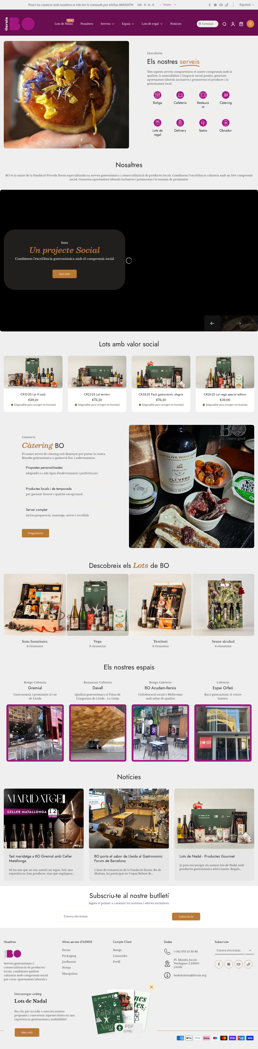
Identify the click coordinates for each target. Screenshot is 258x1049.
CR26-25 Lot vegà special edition (225, 394)
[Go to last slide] (212, 323)
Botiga (157, 102)
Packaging (69, 956)
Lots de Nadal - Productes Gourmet (207, 856)
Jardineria (69, 961)
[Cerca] (151, 987)
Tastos (203, 130)
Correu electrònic (76, 916)
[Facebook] (209, 5)
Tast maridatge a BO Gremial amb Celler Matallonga (40, 858)
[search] (224, 24)
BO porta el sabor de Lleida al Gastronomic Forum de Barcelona (128, 858)
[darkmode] (250, 24)
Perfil (116, 961)
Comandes (120, 956)
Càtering (226, 102)
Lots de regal (158, 132)
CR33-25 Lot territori (97, 394)
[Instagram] (215, 5)
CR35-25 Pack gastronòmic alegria (161, 394)
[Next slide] (239, 323)
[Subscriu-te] (249, 950)
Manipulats (69, 973)
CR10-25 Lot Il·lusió (33, 394)
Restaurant (203, 105)
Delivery (180, 130)
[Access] (233, 23)
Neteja (66, 967)
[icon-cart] (241, 24)
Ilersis (66, 950)
